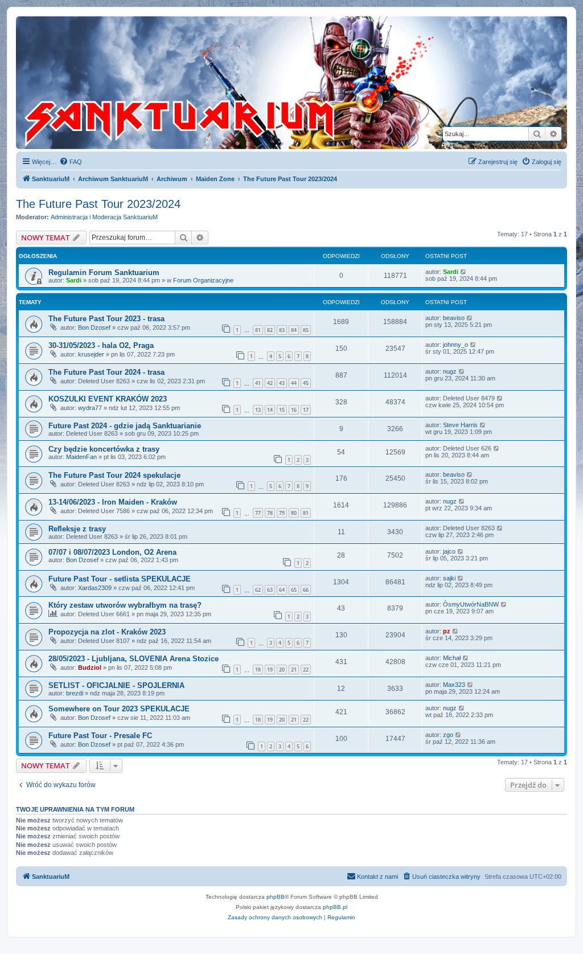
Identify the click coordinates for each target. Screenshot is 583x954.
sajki (449, 578)
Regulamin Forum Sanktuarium (103, 272)
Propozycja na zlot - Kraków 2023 (107, 632)
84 (294, 330)
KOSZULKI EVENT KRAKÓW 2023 (107, 399)
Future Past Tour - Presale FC (100, 735)
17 (306, 409)
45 (306, 383)
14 (270, 409)
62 (258, 589)
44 (294, 383)
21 (294, 669)
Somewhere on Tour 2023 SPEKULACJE (119, 709)
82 (270, 330)
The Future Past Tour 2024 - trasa (106, 372)
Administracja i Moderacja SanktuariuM (104, 217)
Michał (452, 657)
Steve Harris (460, 424)
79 (282, 513)
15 (282, 409)
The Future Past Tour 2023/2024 (98, 204)
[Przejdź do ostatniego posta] (463, 271)
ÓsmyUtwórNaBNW (471, 604)
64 (282, 589)
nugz (450, 371)
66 (306, 589)
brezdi (74, 693)
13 (258, 409)
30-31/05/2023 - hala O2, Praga (101, 345)
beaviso (454, 317)
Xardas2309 (95, 587)
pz (446, 631)
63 (270, 589)
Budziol (89, 667)
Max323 (454, 684)
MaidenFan (81, 456)
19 (270, 669)
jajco (449, 551)
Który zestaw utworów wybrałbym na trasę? (125, 605)
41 (258, 383)
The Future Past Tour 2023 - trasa (106, 318)
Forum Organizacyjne (203, 280)
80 (294, 513)
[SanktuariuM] (199, 82)
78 (270, 513)
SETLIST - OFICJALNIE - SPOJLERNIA (116, 685)
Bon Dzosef (94, 327)
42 (270, 383)
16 (294, 409)
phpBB (275, 897)
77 (258, 513)
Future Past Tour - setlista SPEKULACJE (119, 579)
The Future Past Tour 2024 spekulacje (114, 475)
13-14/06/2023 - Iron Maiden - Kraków (112, 502)
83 (282, 330)
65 (294, 589)
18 (258, 669)
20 (282, 669)
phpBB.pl (335, 907)
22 (306, 669)
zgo (448, 734)
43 (282, 383)
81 (258, 330)
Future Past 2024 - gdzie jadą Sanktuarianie (124, 425)
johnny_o (455, 344)
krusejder (91, 354)
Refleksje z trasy (77, 529)
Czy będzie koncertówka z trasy (103, 449)
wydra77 (90, 407)
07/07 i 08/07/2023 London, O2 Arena (112, 552)
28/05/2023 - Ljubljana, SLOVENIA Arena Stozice (133, 658)
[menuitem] (70, 162)
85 (306, 330)
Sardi (73, 280)
